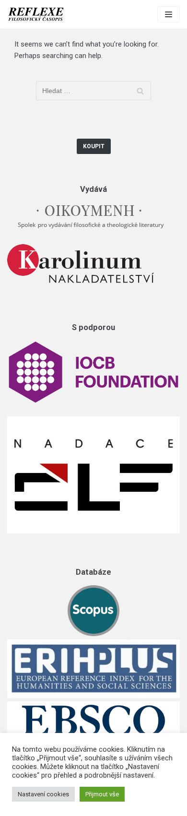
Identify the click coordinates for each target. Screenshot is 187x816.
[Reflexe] (36, 14)
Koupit (94, 146)
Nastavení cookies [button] (43, 794)
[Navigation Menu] (168, 14)
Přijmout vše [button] (102, 794)
